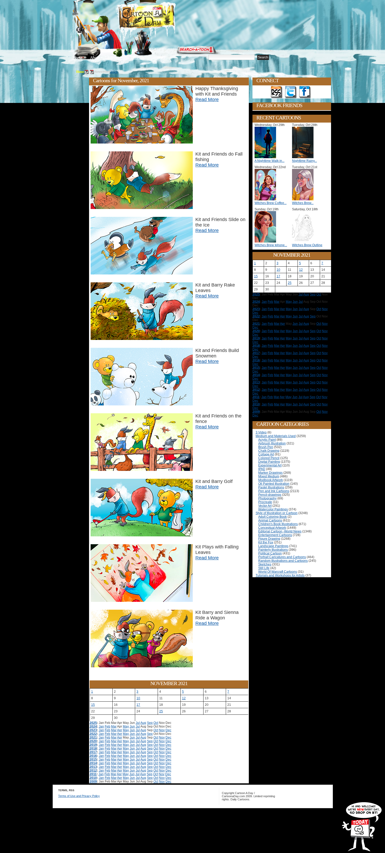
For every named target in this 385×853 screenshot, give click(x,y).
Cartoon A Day (159, 17)
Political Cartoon (270, 553)
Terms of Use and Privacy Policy (79, 795)
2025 (93, 723)
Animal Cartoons (270, 520)
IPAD (261, 469)
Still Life (264, 568)
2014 (93, 763)
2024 (93, 726)
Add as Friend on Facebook (305, 92)
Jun (132, 726)
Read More (207, 99)
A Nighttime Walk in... (269, 161)
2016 (93, 756)
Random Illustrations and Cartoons (283, 561)
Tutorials (137, 57)
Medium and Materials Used (276, 436)
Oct (155, 723)
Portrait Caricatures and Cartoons (282, 557)
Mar (114, 726)
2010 (93, 778)
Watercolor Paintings (273, 509)
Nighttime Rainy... (304, 161)
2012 (93, 770)
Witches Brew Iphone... (271, 245)
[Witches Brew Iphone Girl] (267, 241)
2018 (93, 748)
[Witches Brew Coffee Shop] (267, 199)
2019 (93, 745)
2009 (93, 781)
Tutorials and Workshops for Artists (280, 575)
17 (138, 705)
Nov (162, 730)
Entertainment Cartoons (275, 535)
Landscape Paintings (273, 546)
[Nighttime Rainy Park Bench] (304, 157)
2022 (93, 734)
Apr (119, 730)
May (126, 726)
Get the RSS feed (276, 92)
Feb (107, 726)
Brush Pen (265, 447)
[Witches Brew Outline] (304, 241)
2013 (93, 767)
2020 (93, 741)
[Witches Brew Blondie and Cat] (304, 199)
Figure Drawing (269, 539)
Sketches (264, 564)
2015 (93, 759)
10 (138, 698)
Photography (267, 498)
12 (184, 698)
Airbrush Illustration (272, 443)
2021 (114, 72)
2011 (93, 774)
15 (93, 705)
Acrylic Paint (267, 440)
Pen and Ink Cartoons (273, 491)
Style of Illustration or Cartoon (277, 513)
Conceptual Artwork (272, 528)
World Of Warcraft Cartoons (277, 572)
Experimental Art (270, 465)
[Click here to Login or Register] (279, 48)
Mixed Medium (268, 476)
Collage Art (266, 454)
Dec (168, 730)
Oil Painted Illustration (273, 484)
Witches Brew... (303, 203)
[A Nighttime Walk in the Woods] (267, 157)
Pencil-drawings (269, 495)
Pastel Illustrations (271, 487)
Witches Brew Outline (307, 245)
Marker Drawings (270, 473)
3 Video (261, 432)
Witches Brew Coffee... (271, 203)
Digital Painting (269, 462)
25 (161, 711)
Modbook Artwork (270, 480)
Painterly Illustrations (273, 550)
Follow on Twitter (290, 92)
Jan (101, 726)
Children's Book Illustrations (278, 524)
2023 (93, 730)
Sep (150, 723)
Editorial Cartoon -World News (279, 531)
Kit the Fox (265, 542)
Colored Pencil (268, 458)
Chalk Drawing (268, 451)
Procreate (265, 502)
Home (77, 57)
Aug (143, 723)
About (95, 57)
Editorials (115, 57)
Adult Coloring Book (272, 517)
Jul (138, 723)
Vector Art (265, 506)
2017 (93, 752)
